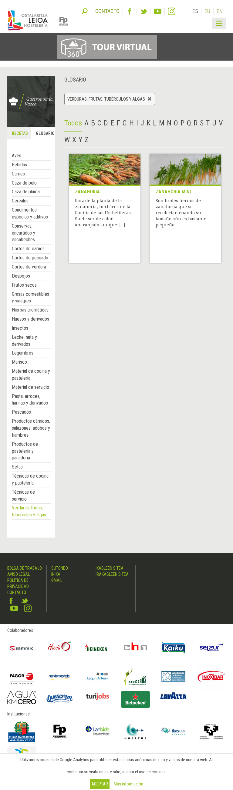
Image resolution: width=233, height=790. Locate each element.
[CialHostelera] (135, 647)
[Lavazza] (173, 695)
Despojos (21, 276)
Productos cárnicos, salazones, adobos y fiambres (31, 428)
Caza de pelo (24, 183)
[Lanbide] (97, 731)
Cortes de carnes (28, 249)
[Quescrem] (59, 698)
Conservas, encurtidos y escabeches (23, 233)
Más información (128, 784)
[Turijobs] (97, 696)
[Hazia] (59, 647)
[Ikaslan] (173, 731)
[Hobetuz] (135, 731)
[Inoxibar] (211, 676)
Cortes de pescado (30, 258)
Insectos (20, 328)
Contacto (16, 592)
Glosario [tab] (45, 133)
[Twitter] (143, 11)
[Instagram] (171, 11)
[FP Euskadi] (59, 731)
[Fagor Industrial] (21, 676)
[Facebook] (129, 11)
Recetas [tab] (20, 133)
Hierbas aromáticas (30, 310)
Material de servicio (30, 387)
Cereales (20, 201)
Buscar (84, 10)
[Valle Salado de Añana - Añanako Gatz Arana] (173, 676)
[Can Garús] (135, 676)
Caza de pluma (26, 192)
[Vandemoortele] (59, 676)
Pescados (21, 412)
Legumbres (22, 353)
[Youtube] (157, 11)
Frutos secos (24, 285)
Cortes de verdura (29, 267)
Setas (17, 467)
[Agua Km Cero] (21, 697)
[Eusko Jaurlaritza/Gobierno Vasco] (21, 731)
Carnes (18, 174)
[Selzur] (211, 647)
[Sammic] (21, 647)
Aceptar (99, 784)
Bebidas (19, 165)
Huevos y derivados (30, 319)
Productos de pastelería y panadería (25, 451)
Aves (16, 155)
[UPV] (211, 731)
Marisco (19, 362)
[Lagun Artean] (97, 676)
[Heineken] (97, 647)
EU (207, 11)
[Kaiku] (173, 647)
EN (220, 11)
